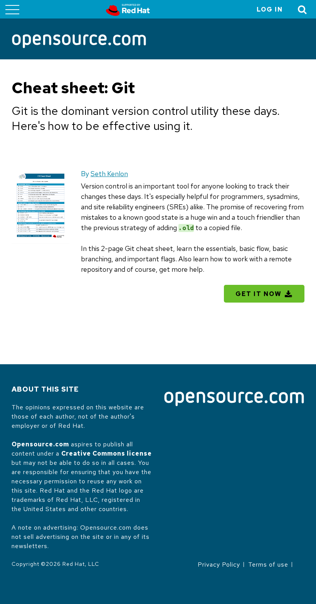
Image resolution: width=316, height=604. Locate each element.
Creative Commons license (106, 453)
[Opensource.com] (79, 42)
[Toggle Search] (302, 9)
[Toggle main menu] (12, 9)
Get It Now (258, 294)
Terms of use (268, 564)
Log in (270, 9)
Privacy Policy (219, 564)
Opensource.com (40, 444)
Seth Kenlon (109, 173)
